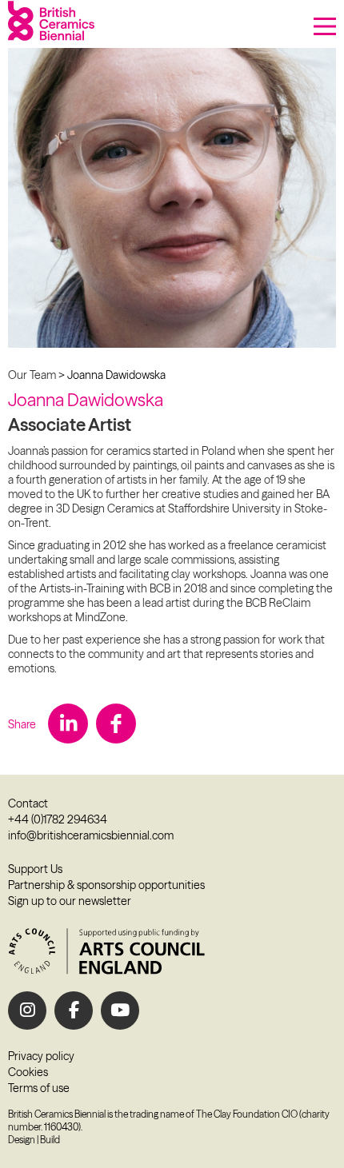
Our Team (32, 375)
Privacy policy (41, 1056)
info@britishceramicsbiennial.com (91, 835)
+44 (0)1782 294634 (57, 819)
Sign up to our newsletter (69, 901)
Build (50, 1140)
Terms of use (39, 1088)
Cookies (28, 1072)
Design (21, 1140)
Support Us (35, 869)
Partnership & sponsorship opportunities (106, 885)
